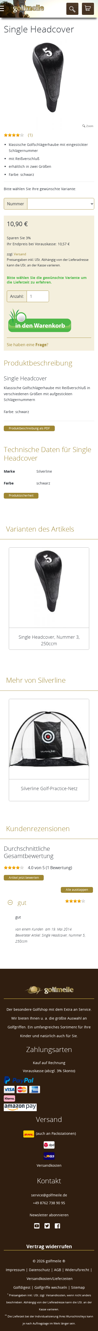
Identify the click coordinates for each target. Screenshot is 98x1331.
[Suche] (72, 9)
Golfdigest (21, 1287)
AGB (57, 1269)
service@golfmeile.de (49, 1195)
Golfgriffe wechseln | (52, 1287)
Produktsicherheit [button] (21, 495)
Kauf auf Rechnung (49, 1062)
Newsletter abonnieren (49, 1215)
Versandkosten (49, 1165)
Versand (20, 254)
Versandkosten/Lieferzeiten (50, 1278)
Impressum (15, 1269)
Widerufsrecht (77, 1269)
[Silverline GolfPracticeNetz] (49, 739)
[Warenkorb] (88, 9)
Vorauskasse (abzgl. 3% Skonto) (49, 1070)
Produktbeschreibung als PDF (29, 428)
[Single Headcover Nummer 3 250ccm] (49, 588)
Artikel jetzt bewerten (24, 877)
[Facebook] (57, 1226)
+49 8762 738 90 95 (49, 1202)
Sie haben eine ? (27, 344)
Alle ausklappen (77, 890)
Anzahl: (17, 296)
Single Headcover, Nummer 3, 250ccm (49, 640)
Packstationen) (64, 1133)
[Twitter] (47, 1226)
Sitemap (78, 1287)
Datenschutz (39, 1269)
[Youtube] (36, 1226)
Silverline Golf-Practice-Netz (49, 788)
